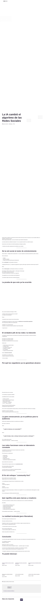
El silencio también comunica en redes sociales (8, 563)
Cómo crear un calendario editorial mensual (7, 574)
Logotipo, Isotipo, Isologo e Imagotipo (34, 574)
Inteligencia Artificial (6, 581)
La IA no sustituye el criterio (19, 574)
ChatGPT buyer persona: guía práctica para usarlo (21, 563)
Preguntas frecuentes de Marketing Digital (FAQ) (34, 563)
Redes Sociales (11, 581)
